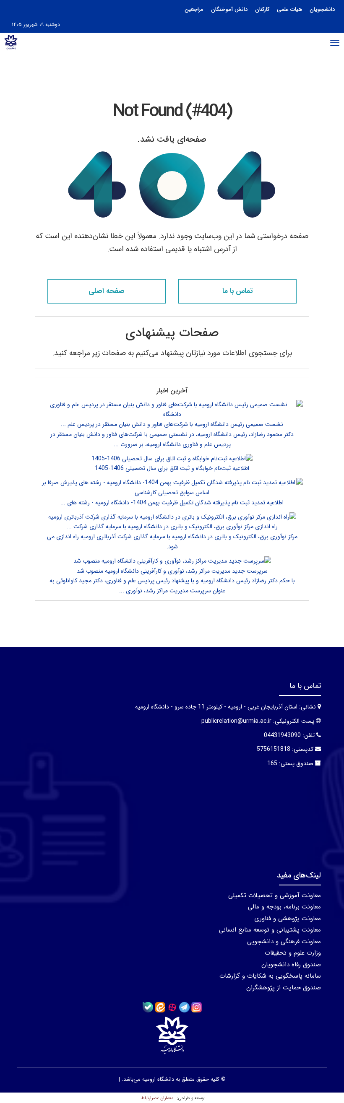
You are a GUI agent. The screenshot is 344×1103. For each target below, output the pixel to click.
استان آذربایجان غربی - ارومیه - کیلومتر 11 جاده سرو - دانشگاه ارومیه (216, 706)
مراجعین (194, 9)
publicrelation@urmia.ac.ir (236, 721)
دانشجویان (322, 9)
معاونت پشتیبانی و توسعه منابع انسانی (270, 930)
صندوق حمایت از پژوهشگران (283, 988)
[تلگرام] (184, 1007)
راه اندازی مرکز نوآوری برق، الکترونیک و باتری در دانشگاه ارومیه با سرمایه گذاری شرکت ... (172, 526)
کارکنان (262, 9)
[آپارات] (172, 1007)
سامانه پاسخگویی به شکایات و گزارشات (270, 976)
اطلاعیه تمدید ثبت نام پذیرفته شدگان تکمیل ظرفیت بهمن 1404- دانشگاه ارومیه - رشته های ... (172, 502)
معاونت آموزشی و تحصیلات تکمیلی (274, 895)
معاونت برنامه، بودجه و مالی (284, 907)
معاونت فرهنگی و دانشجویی (284, 942)
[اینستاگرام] (196, 1007)
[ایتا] (160, 1007)
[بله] (148, 1007)
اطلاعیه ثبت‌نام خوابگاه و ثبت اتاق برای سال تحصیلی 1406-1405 (172, 468)
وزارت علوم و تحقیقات (293, 953)
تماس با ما (237, 291)
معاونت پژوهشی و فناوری (287, 919)
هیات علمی (289, 9)
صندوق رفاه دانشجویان (291, 965)
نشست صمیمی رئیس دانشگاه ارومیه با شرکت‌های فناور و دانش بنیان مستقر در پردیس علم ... (172, 424)
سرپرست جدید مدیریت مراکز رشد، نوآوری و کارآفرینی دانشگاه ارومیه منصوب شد (172, 571)
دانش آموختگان (229, 9)
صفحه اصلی (107, 291)
